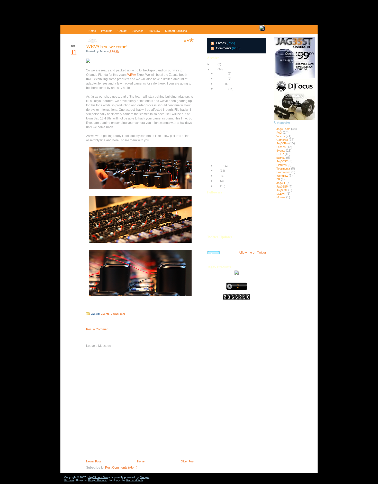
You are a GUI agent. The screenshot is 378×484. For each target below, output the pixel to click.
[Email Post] (86, 308)
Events (105, 313)
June (217, 175)
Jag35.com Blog (98, 477)
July (216, 170)
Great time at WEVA (226, 98)
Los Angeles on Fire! (226, 153)
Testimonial (283, 168)
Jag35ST (282, 161)
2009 (214, 69)
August (218, 165)
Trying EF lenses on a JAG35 (232, 133)
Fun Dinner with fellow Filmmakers (235, 113)
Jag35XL (282, 190)
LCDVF (281, 193)
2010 (214, 64)
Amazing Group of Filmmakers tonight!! (238, 108)
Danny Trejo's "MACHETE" (231, 143)
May (216, 180)
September (221, 88)
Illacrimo (69, 480)
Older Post (187, 461)
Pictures (281, 164)
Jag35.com (118, 313)
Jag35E (281, 182)
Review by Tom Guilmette (230, 103)
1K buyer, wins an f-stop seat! (232, 159)
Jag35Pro (282, 143)
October (219, 83)
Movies (281, 197)
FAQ (279, 132)
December (220, 73)
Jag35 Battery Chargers (229, 123)
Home (141, 461)
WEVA (131, 75)
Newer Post (93, 461)
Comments (223, 48)
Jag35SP (282, 186)
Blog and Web (134, 480)
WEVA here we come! (107, 46)
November (220, 78)
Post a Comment (97, 329)
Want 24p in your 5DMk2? (230, 138)
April (216, 186)
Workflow (282, 175)
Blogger (144, 477)
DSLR (280, 154)
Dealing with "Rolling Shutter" (232, 149)
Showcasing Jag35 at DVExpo (233, 93)
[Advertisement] (294, 287)
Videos (281, 136)
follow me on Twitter (252, 252)
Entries (221, 43)
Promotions (283, 172)
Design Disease (97, 480)
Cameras (282, 139)
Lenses (281, 146)
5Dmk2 (281, 157)
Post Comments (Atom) (121, 467)
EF (278, 179)
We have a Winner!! (226, 128)
